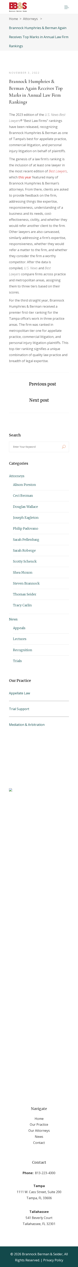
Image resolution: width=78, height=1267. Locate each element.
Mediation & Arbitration (27, 724)
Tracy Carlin (22, 605)
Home (13, 19)
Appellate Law (19, 693)
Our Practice (39, 1124)
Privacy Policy (53, 1260)
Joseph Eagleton (26, 518)
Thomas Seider (24, 594)
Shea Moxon (22, 572)
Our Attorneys (39, 1131)
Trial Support (19, 709)
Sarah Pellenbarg (26, 540)
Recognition (22, 650)
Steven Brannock (26, 583)
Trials (17, 661)
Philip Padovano (25, 528)
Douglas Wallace (25, 507)
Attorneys (30, 19)
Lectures (19, 639)
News (13, 619)
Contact (39, 1143)
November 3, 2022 (24, 72)
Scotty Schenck (25, 561)
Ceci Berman (23, 496)
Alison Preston (24, 485)
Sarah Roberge (24, 550)
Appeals (19, 628)
